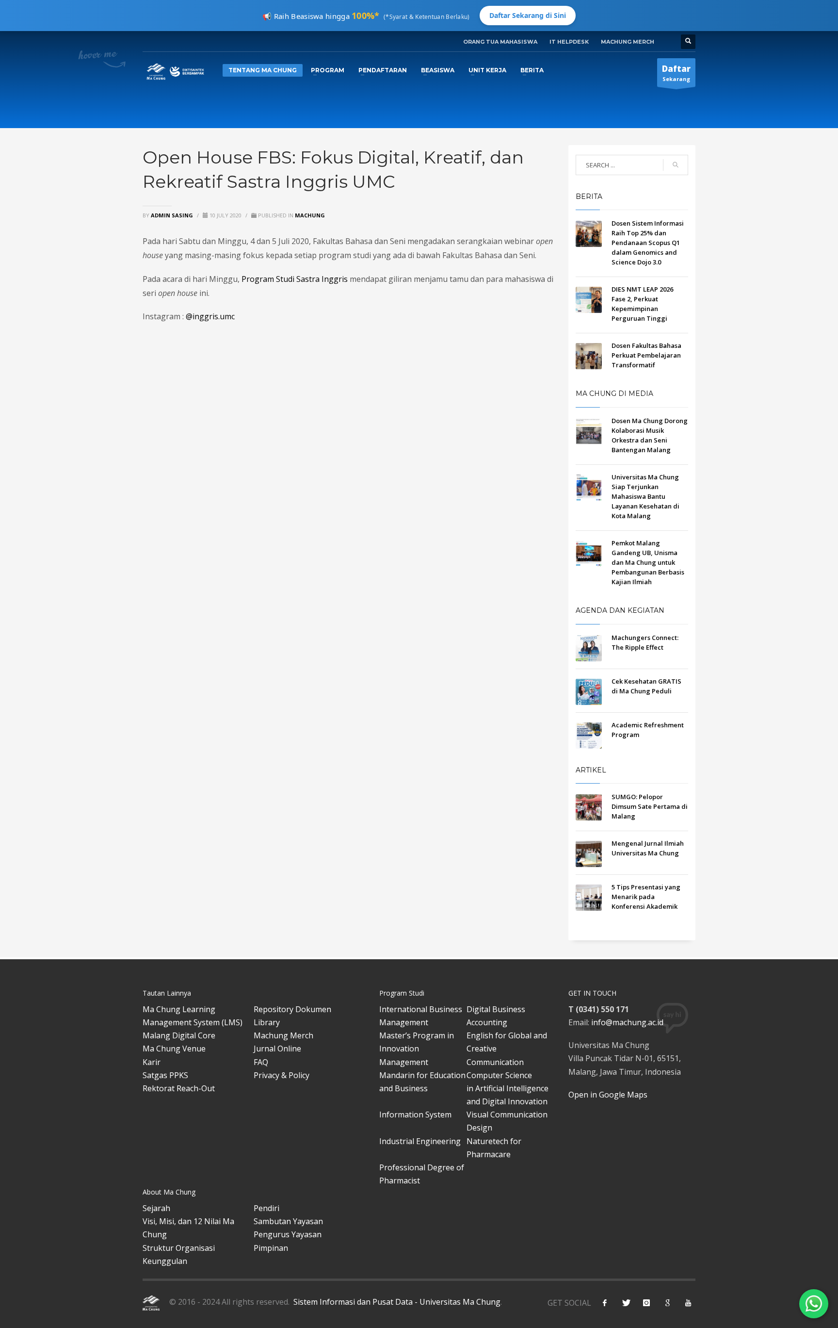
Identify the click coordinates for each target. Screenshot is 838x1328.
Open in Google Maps (607, 1094)
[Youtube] (688, 1302)
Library (267, 1022)
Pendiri (266, 1208)
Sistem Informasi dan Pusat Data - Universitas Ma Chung (395, 1301)
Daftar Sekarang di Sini (527, 15)
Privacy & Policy (281, 1075)
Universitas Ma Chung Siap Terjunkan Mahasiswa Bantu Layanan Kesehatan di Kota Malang (645, 496)
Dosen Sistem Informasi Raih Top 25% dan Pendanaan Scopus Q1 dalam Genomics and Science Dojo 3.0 (648, 242)
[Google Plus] (667, 1302)
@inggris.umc (210, 316)
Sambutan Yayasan (288, 1221)
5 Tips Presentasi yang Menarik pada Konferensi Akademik (646, 897)
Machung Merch (283, 1035)
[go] (675, 165)
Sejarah (156, 1208)
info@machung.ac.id (627, 1022)
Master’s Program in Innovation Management (416, 1048)
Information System (415, 1114)
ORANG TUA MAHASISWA (500, 41)
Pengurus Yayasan (288, 1234)
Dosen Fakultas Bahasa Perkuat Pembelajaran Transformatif (646, 355)
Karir (152, 1062)
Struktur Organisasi (179, 1248)
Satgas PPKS (165, 1075)
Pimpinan (271, 1248)
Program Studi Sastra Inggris (295, 279)
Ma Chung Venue (174, 1048)
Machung (310, 215)
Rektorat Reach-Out (179, 1088)
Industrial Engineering (420, 1141)
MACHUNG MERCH (627, 41)
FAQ (261, 1062)
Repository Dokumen (292, 1009)
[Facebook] (604, 1302)
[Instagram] (646, 1302)
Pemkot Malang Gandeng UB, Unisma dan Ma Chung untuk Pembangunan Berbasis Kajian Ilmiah (648, 562)
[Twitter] (625, 1302)
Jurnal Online (277, 1048)
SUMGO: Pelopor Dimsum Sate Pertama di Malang (650, 806)
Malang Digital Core (179, 1035)
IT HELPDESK (569, 41)
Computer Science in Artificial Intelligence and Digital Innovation (507, 1088)
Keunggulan (165, 1261)
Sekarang (676, 72)
